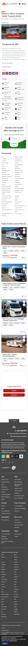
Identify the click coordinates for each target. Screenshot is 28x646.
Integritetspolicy (18, 534)
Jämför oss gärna (18, 490)
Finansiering (4, 487)
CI (1, 559)
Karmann (3, 587)
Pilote (2, 599)
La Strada (16, 589)
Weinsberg (3, 616)
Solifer (15, 606)
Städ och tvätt (4, 539)
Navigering (16, 527)
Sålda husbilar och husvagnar (18, 485)
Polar (15, 599)
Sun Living (3, 609)
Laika (2, 591)
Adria (2, 554)
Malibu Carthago (5, 594)
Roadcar (16, 604)
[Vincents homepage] (14, 427)
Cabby (15, 559)
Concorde (16, 567)
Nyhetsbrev (17, 511)
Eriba (15, 572)
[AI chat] (3, 456)
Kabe (15, 584)
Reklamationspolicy (5, 497)
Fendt (15, 574)
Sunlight (16, 609)
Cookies (16, 536)
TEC (2, 611)
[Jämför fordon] (24, 232)
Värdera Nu (14, 144)
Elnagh (2, 572)
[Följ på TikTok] (16, 73)
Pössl (2, 601)
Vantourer (3, 614)
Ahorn (15, 554)
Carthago (3, 564)
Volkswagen (16, 614)
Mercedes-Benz (5, 596)
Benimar (3, 557)
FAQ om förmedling (18, 498)
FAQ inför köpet (4, 489)
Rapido (15, 601)
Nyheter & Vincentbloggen (20, 508)
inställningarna (13, 640)
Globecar (16, 577)
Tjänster (3, 492)
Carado (15, 562)
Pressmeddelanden (18, 506)
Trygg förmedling (18, 488)
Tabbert (16, 611)
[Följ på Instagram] (3, 73)
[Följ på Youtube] (10, 73)
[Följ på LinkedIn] (13, 73)
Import (2, 499)
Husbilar (14, 390)
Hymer (15, 582)
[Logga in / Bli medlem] (23, 4)
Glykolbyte (3, 536)
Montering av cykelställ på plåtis (7, 542)
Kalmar (2, 508)
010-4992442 (13, 4)
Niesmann (16, 596)
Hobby (15, 579)
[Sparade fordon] (19, 4)
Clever (2, 567)
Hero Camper (4, 579)
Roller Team (4, 606)
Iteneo (2, 584)
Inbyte (2, 484)
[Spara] (24, 229)
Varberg (3, 506)
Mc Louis (16, 594)
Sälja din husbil (17, 479)
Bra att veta (17, 520)
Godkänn (5, 643)
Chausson (16, 564)
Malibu (15, 591)
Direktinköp (17, 493)
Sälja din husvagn (18, 482)
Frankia (3, 577)
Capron (3, 562)
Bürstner (16, 557)
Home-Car (3, 582)
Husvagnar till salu (5, 482)
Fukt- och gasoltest (5, 534)
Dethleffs (3, 569)
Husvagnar (14, 395)
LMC (2, 589)
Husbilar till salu (4, 479)
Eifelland (16, 569)
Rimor (2, 604)
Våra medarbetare (5, 511)
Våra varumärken (5, 520)
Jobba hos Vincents (5, 513)
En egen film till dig (5, 494)
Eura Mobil (3, 574)
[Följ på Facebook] (6, 73)
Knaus (15, 587)
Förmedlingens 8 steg (19, 495)
